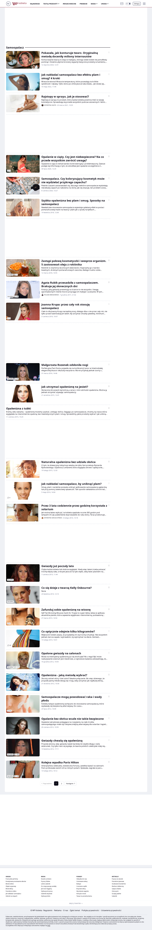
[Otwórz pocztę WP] (122, 3)
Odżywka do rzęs (81, 879)
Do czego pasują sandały (48, 886)
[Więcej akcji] (109, 52)
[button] (128, 3)
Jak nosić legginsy (46, 889)
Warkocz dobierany (118, 886)
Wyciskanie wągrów (82, 891)
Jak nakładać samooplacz (13, 894)
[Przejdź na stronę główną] (8, 5)
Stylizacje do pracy (47, 891)
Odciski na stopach (11, 896)
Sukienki (114, 896)
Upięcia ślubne (116, 889)
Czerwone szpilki (81, 886)
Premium (83, 4)
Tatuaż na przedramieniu (84, 896)
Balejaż (78, 884)
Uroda (104, 4)
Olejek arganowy (11, 886)
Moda (93, 4)
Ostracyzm (115, 891)
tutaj (48, 925)
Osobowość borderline (119, 884)
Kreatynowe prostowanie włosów (16, 881)
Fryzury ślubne (45, 881)
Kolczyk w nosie (81, 894)
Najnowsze (35, 4)
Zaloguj (137, 4)
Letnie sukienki (45, 884)
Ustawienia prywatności (110, 910)
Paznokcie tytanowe (118, 881)
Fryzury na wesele (117, 879)
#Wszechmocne (69, 4)
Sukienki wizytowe (46, 894)
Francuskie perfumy (12, 879)
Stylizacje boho (45, 896)
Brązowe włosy (81, 889)
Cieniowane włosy (81, 881)
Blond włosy (9, 889)
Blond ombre (10, 884)
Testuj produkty (50, 4)
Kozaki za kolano (46, 879)
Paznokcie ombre (11, 891)
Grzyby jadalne (116, 894)
